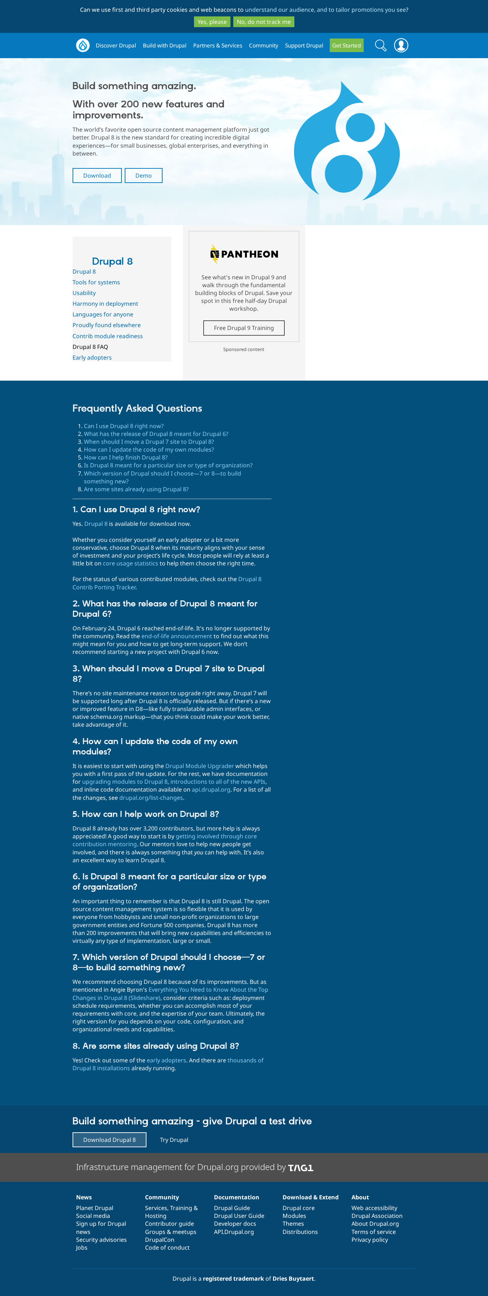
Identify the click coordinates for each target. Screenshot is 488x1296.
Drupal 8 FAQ (90, 347)
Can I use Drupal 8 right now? (124, 426)
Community (263, 45)
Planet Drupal (94, 1208)
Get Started (346, 45)
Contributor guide (169, 1224)
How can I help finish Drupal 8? (126, 457)
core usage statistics (130, 563)
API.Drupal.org (234, 1232)
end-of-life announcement (176, 636)
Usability (84, 293)
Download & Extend (311, 1197)
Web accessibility (374, 1208)
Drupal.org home (83, 45)
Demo (143, 175)
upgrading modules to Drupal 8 (125, 782)
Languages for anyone (103, 314)
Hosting (155, 1216)
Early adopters (92, 357)
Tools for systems (96, 282)
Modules (294, 1216)
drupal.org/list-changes (151, 798)
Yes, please (212, 22)
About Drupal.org (375, 1224)
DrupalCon (159, 1240)
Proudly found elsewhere (107, 325)
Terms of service (374, 1232)
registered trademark (233, 1278)
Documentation (236, 1197)
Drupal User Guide (239, 1216)
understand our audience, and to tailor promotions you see (325, 10)
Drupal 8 (112, 262)
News (84, 1197)
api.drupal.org (211, 789)
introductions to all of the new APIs (217, 782)
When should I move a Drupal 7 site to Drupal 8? (149, 442)
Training (181, 1208)
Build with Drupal (164, 45)
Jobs (82, 1247)
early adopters (166, 1060)
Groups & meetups (170, 1232)
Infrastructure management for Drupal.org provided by (182, 1167)
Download (97, 175)
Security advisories (101, 1240)
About (360, 1197)
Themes (293, 1224)
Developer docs (235, 1224)
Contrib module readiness (108, 336)
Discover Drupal (116, 45)
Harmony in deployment (105, 304)
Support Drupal (304, 45)
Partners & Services (217, 45)
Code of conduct (167, 1247)
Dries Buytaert (293, 1278)
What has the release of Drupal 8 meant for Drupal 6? (156, 434)
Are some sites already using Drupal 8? (136, 489)
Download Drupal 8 (109, 1140)
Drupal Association (377, 1216)
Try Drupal (174, 1140)
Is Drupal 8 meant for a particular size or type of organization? (168, 465)
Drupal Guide (232, 1208)
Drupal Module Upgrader (199, 766)
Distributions (300, 1232)
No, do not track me (264, 22)
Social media (93, 1216)
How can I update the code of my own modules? (149, 449)
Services (156, 1208)
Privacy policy (370, 1240)
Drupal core (299, 1208)
